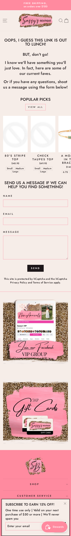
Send (35, 268)
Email (8, 214)
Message (11, 232)
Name (8, 196)
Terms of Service (43, 282)
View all (35, 107)
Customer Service (34, 496)
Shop (35, 484)
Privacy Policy (18, 282)
